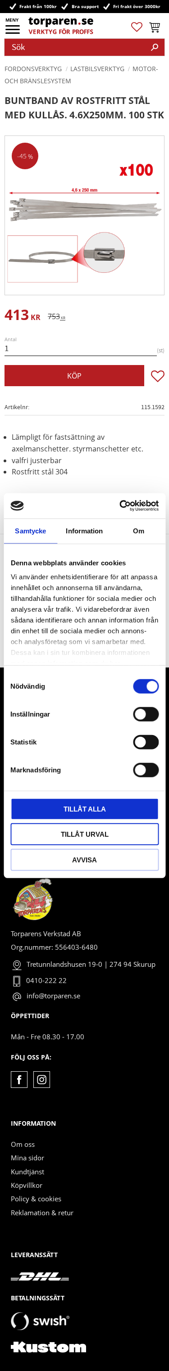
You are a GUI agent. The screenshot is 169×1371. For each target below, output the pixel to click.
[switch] (146, 714)
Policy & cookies (36, 1198)
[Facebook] (19, 1079)
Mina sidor (27, 1157)
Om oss (23, 1144)
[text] (23, 316)
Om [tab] (138, 530)
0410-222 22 (46, 980)
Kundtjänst (27, 1171)
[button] (13, 32)
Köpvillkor (26, 1185)
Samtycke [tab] (30, 530)
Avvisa (84, 859)
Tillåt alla (85, 808)
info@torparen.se (53, 995)
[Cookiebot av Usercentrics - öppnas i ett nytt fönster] (120, 506)
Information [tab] (84, 530)
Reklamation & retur (42, 1212)
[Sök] (154, 47)
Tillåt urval (85, 834)
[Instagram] (42, 1079)
